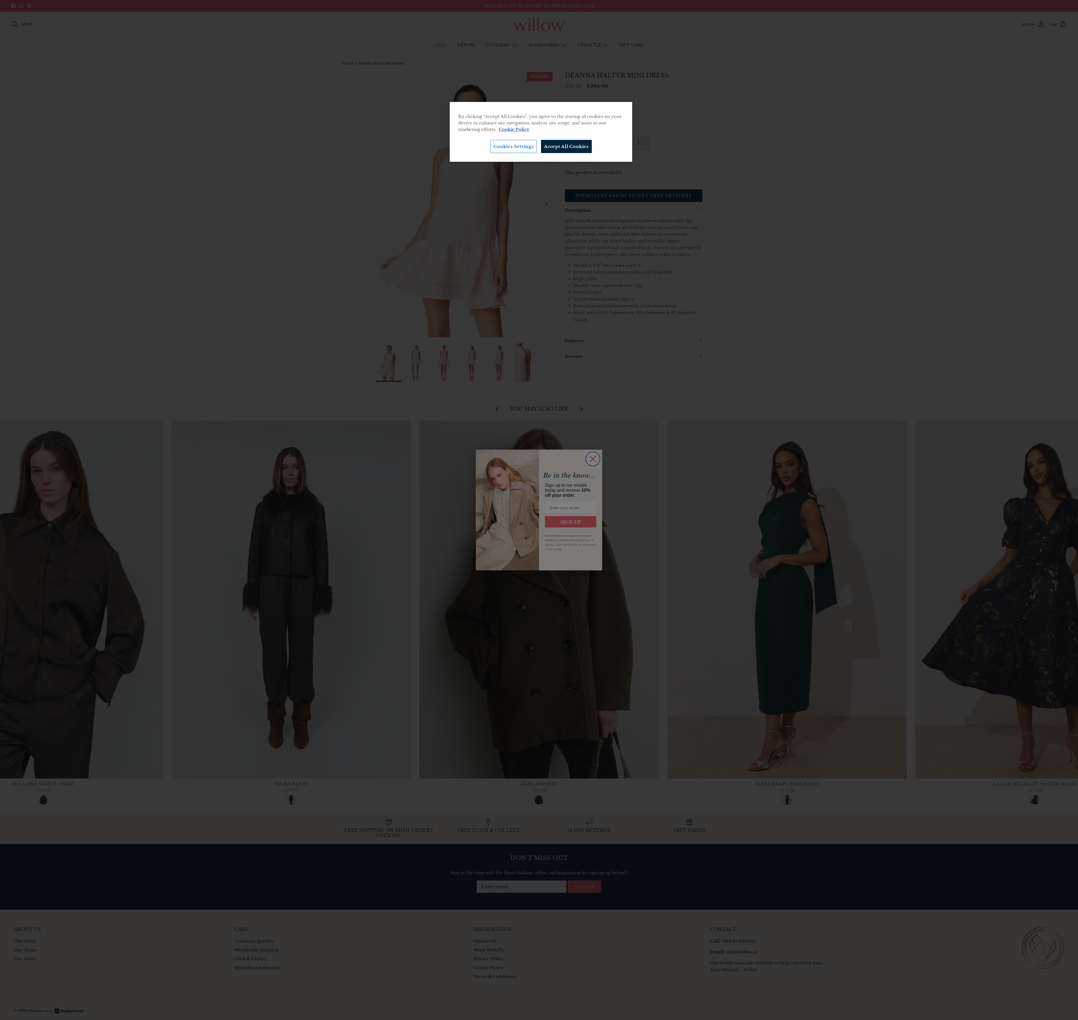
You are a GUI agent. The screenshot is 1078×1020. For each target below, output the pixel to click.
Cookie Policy (514, 129)
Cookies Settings (513, 146)
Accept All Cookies (566, 146)
